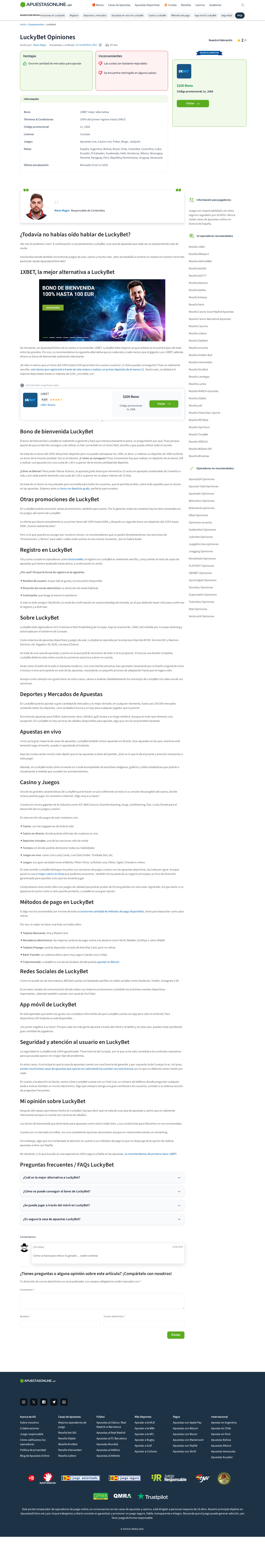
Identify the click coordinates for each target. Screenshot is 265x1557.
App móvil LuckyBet (205, 15)
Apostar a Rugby (144, 1440)
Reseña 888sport (199, 254)
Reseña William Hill (200, 449)
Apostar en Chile (221, 1428)
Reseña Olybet (197, 398)
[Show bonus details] (102, 419)
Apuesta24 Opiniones (202, 479)
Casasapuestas (36, 24)
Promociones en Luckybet (51, 15)
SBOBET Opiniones (200, 573)
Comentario (27, 1290)
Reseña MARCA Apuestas (203, 391)
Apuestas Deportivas (147, 5)
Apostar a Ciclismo (146, 1451)
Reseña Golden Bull (200, 355)
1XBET (44, 394)
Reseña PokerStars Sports (204, 413)
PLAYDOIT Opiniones (201, 566)
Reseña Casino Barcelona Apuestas (210, 319)
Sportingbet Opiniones (203, 580)
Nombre (25, 1316)
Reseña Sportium (199, 427)
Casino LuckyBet (157, 15)
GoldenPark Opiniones (202, 530)
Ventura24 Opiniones (201, 616)
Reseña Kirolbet (198, 369)
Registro (74, 15)
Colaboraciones (29, 1428)
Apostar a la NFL (144, 1434)
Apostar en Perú (221, 1434)
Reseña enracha (198, 348)
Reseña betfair (197, 290)
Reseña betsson (198, 283)
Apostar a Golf (143, 1446)
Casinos (200, 5)
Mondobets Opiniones (202, 559)
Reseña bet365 (197, 268)
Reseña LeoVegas (199, 377)
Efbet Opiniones (198, 515)
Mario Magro (40, 45)
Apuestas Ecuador (222, 1457)
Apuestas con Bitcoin (185, 1428)
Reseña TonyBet (198, 434)
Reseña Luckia (197, 384)
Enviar (175, 1334)
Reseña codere (198, 333)
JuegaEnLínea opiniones (204, 544)
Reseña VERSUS (198, 442)
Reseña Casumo (198, 326)
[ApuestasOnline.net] (46, 5)
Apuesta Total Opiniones (203, 486)
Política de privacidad (33, 1450)
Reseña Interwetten (200, 362)
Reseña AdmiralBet (200, 261)
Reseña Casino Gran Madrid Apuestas (211, 312)
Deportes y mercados (95, 15)
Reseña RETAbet (198, 420)
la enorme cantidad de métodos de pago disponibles (112, 911)
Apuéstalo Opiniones (201, 494)
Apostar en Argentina (224, 1423)
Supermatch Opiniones (203, 595)
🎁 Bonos (98, 5)
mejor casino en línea (51, 874)
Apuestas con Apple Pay (187, 1423)
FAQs (239, 15)
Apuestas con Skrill (184, 1451)
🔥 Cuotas (170, 5)
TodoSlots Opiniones (201, 602)
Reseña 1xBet (197, 247)
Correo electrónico (114, 1316)
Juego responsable (31, 1434)
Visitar (190, 103)
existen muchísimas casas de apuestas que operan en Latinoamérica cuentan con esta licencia (76, 1069)
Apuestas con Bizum (185, 1434)
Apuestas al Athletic (108, 1456)
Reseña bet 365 (67, 1433)
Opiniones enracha (200, 522)
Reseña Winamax (199, 456)
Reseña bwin (196, 305)
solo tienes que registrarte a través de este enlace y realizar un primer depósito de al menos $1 (87, 369)
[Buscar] (243, 5)
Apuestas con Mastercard (188, 1440)
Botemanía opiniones (202, 508)
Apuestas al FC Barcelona (111, 1438)
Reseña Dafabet (198, 341)
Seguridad (226, 15)
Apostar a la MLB (145, 1423)
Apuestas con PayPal (185, 1446)
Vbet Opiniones (198, 609)
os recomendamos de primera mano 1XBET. (151, 1154)
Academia (215, 5)
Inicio (23, 24)
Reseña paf (195, 406)
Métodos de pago (180, 15)
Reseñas (186, 5)
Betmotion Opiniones (202, 501)
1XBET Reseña (47, 405)
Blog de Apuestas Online (34, 1456)
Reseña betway (198, 297)
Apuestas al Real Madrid (110, 1433)
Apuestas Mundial (107, 1444)
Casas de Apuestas (119, 5)
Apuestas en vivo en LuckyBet (127, 15)
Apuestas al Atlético (108, 1450)
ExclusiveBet (75, 559)
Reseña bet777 (197, 276)
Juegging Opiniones (201, 551)
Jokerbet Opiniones (201, 537)
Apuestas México (221, 1446)
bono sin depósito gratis (75, 489)
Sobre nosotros (29, 1423)
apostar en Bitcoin (108, 962)
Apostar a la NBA (144, 1428)
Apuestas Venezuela (223, 1451)
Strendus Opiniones (201, 587)
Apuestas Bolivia (221, 1440)
